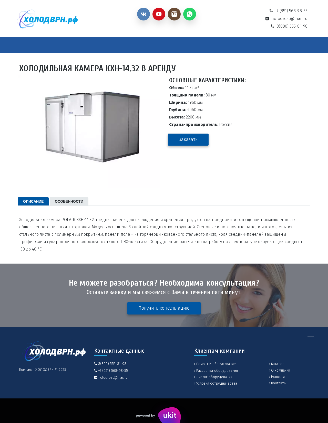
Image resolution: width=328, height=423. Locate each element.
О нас (117, 45)
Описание (33, 201)
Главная (34, 45)
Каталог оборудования (74, 45)
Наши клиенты (233, 45)
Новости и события (156, 45)
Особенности (69, 201)
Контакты (267, 45)
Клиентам (194, 45)
